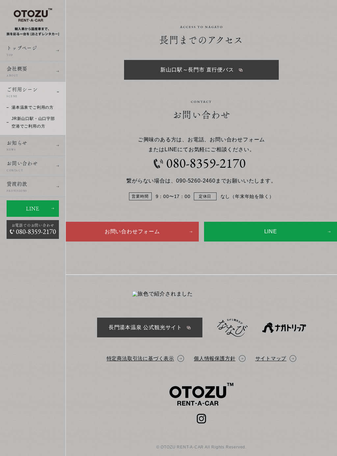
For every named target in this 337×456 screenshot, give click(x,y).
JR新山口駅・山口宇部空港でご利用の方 (33, 122)
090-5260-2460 (195, 181)
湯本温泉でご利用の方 (33, 107)
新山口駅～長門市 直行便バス (197, 69)
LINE (32, 208)
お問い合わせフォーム (132, 231)
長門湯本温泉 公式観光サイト (145, 327)
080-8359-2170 (206, 164)
